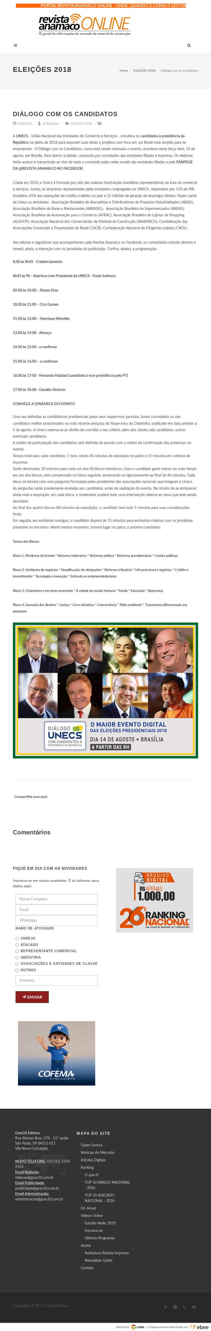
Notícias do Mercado (97, 1153)
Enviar (34, 997)
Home (124, 70)
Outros (28, 970)
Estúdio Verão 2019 (100, 1223)
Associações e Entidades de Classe (59, 964)
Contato (87, 1268)
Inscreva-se (93, 1231)
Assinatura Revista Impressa (107, 1253)
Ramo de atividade (34, 928)
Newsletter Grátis (98, 1260)
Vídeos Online (92, 1216)
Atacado (29, 945)
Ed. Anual (88, 1208)
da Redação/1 (50, 123)
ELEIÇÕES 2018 (144, 70)
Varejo (28, 938)
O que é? (92, 1175)
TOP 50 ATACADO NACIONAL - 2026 (100, 1198)
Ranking (87, 1168)
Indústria (31, 957)
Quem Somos (91, 1145)
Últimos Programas (100, 1238)
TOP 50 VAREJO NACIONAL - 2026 (107, 1185)
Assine (86, 1246)
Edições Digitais (93, 1160)
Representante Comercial (49, 951)
